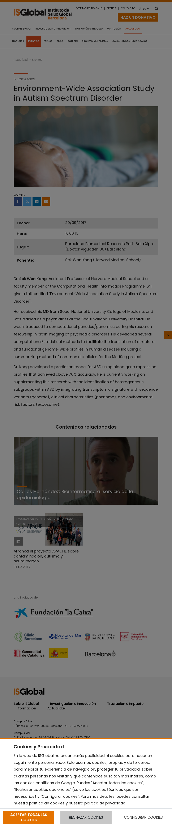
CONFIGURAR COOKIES (143, 817)
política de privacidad (104, 803)
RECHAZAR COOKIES (86, 817)
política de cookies (47, 803)
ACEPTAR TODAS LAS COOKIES (28, 817)
